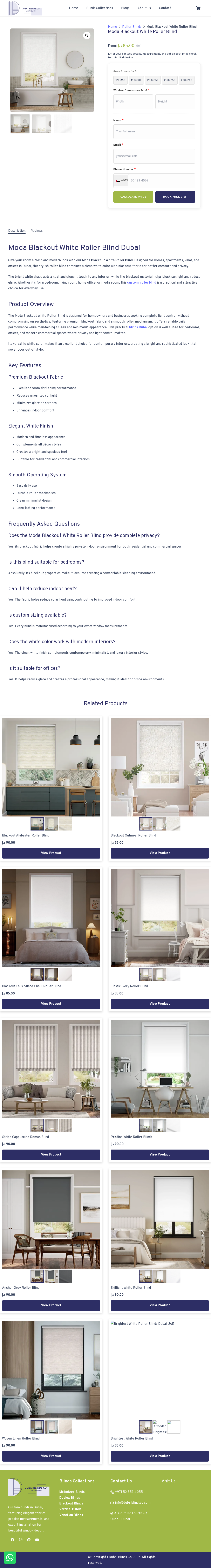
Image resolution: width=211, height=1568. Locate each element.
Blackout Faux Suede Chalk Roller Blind (31, 986)
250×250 (169, 80)
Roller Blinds (131, 27)
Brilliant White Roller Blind (131, 1288)
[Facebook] (12, 1540)
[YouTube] (37, 1540)
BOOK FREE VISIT (175, 197)
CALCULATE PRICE (133, 197)
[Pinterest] (29, 1540)
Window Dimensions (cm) (131, 90)
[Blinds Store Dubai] (25, 8)
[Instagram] (20, 1540)
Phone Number (124, 169)
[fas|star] (10, 1557)
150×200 (136, 80)
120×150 (120, 80)
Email (118, 145)
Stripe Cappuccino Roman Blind (25, 1137)
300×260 (186, 80)
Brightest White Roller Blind (132, 1439)
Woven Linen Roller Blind (21, 1439)
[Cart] (198, 8)
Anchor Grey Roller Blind (20, 1288)
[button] (115, 8)
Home (112, 27)
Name (118, 120)
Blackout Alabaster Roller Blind (25, 836)
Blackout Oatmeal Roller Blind (133, 836)
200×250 (152, 80)
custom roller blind (141, 283)
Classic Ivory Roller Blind (129, 986)
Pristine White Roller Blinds (131, 1137)
